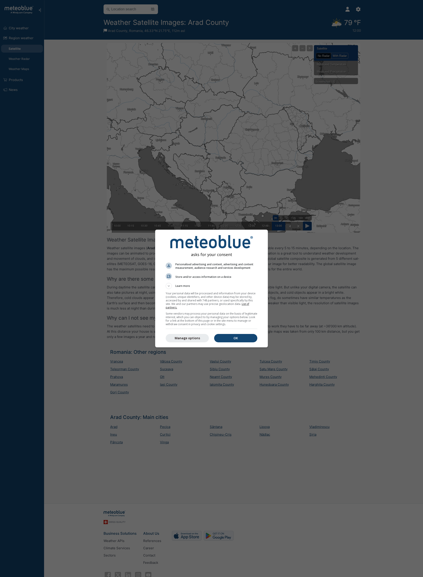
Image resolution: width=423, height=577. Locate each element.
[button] (211, 286)
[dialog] (211, 288)
